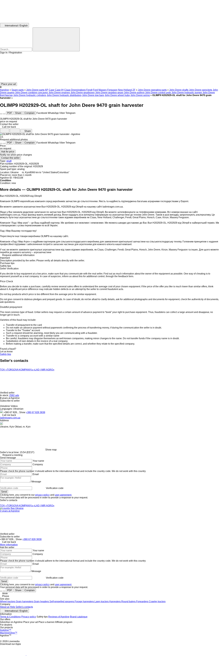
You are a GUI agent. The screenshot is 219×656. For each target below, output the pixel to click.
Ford (95, 90)
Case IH (59, 90)
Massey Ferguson (107, 90)
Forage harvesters (84, 601)
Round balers (128, 601)
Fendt (89, 90)
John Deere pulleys (134, 92)
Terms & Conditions (10, 616)
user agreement (63, 495)
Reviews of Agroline (58, 616)
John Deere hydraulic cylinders (29, 95)
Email (36, 474)
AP (46, 90)
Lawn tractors (101, 601)
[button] (109, 68)
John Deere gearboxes (82, 92)
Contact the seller (10, 158)
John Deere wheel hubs (117, 95)
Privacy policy (28, 616)
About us (4, 607)
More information (9, 544)
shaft (8, 161)
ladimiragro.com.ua (10, 417)
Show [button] (22, 412)
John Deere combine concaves (31, 92)
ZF (133, 90)
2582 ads (14, 395)
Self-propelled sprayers (62, 601)
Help (12, 607)
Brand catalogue (78, 616)
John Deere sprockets (200, 90)
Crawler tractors (157, 601)
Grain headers (41, 601)
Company (38, 464)
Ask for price (7, 151)
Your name (38, 461)
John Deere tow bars (93, 95)
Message (36, 481)
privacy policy (42, 495)
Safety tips (5, 354)
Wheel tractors (8, 601)
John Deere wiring (140, 95)
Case (51, 90)
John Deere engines (59, 92)
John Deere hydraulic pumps (186, 92)
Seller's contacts (24, 607)
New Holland (125, 90)
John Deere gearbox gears (109, 92)
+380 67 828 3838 (35, 412)
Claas (67, 90)
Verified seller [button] (7, 392)
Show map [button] (51, 449)
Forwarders (142, 601)
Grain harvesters (25, 601)
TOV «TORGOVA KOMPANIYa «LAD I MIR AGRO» (27, 369)
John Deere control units (158, 92)
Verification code (54, 488)
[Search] (56, 39)
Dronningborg (78, 90)
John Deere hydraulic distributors (64, 95)
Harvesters (115, 601)
